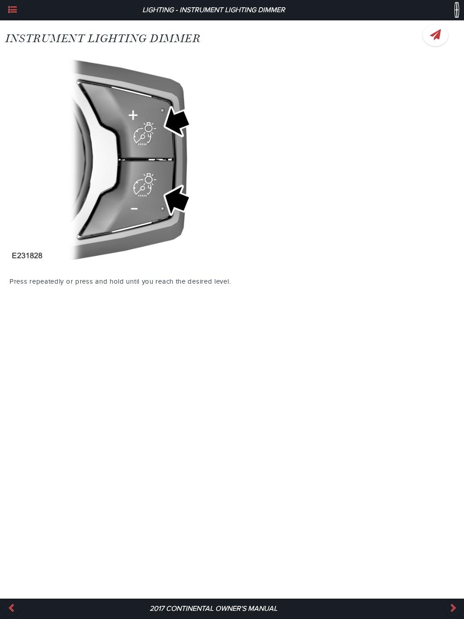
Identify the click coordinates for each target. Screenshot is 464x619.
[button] (12, 10)
